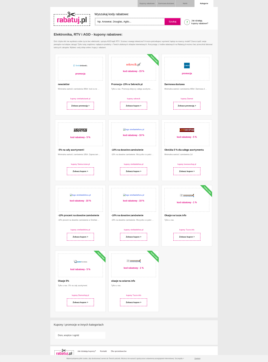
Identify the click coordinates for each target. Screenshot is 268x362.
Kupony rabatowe (147, 3)
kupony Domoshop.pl (80, 295)
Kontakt (103, 351)
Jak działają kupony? (86, 351)
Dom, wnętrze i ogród (68, 335)
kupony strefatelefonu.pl (133, 164)
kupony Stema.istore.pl (80, 164)
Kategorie (204, 3)
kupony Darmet (187, 99)
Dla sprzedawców (118, 351)
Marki (185, 3)
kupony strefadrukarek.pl (80, 99)
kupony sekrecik (133, 99)
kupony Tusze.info (186, 230)
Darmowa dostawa (166, 3)
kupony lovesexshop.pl (187, 164)
